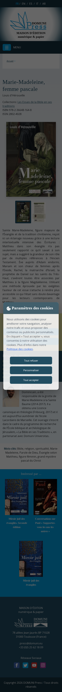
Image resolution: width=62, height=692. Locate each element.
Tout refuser (31, 360)
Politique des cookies (20, 349)
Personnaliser (31, 370)
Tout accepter (31, 380)
